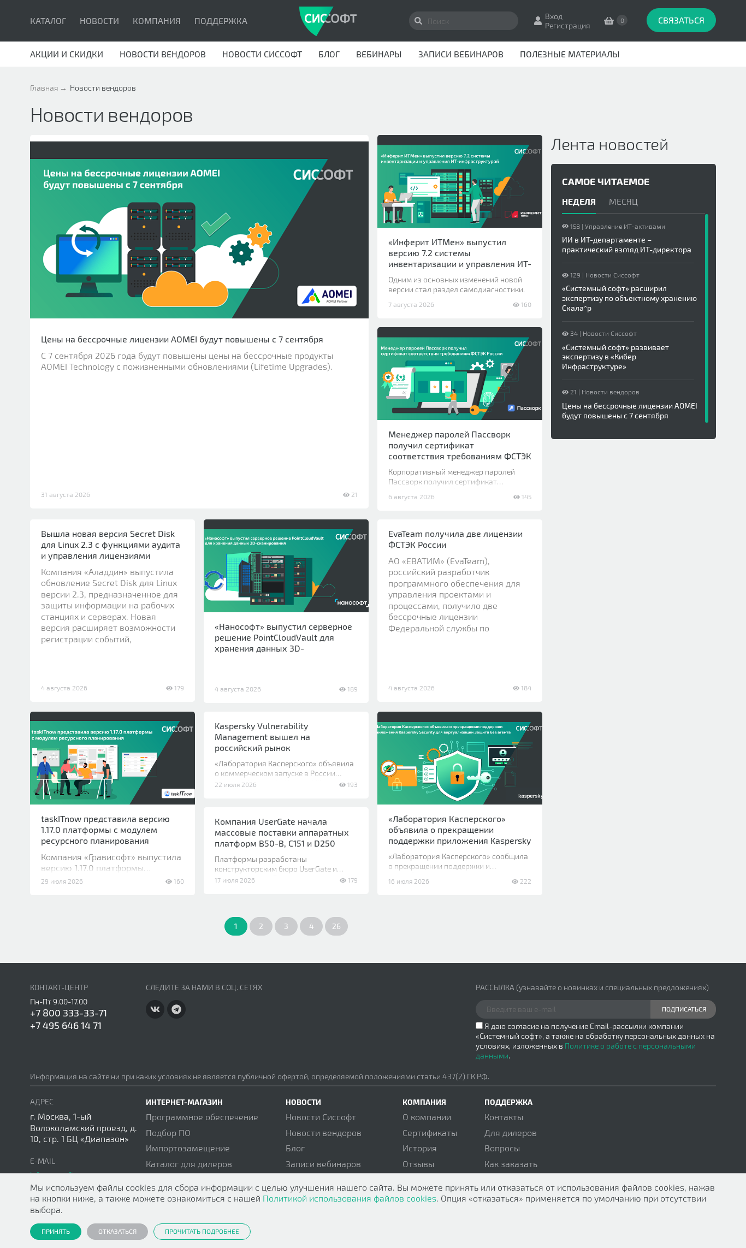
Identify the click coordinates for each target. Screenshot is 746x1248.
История (419, 1148)
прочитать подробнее (202, 1231)
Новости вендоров (163, 54)
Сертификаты (429, 1132)
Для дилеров (510, 1132)
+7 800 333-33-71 (68, 1013)
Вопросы (502, 1148)
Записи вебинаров (461, 54)
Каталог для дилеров (189, 1163)
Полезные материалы (570, 54)
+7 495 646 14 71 (66, 1025)
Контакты (503, 1116)
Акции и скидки (66, 54)
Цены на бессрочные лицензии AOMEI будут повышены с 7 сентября (182, 339)
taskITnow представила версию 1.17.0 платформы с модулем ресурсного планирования (105, 829)
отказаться (117, 1231)
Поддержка (220, 20)
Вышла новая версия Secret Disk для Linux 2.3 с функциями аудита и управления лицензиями (110, 544)
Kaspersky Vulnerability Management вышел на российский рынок (262, 736)
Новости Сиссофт (262, 54)
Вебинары (379, 54)
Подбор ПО (168, 1132)
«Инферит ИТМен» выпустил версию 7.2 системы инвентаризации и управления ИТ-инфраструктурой (459, 258)
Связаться (681, 20)
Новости (99, 20)
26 (336, 926)
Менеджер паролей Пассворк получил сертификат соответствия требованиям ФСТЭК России (459, 450)
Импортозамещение (188, 1148)
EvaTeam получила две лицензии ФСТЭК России (455, 538)
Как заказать (510, 1163)
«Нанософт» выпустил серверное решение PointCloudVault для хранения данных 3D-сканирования (283, 642)
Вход (554, 16)
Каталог (48, 20)
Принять (56, 1231)
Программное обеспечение (202, 1116)
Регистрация (567, 25)
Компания (157, 20)
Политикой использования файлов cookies (349, 1198)
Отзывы (418, 1163)
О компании (426, 1116)
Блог (329, 54)
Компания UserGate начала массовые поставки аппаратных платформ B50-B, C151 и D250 (282, 832)
